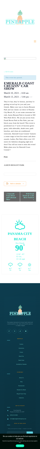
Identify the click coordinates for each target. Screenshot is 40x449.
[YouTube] (26, 331)
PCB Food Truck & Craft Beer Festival (28, 196)
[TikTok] (20, 331)
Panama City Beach (21, 389)
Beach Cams (21, 360)
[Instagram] (15, 331)
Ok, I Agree (20, 445)
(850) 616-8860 (14, 415)
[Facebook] (9, 331)
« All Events (8, 72)
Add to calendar (15, 183)
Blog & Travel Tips (21, 393)
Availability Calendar (21, 364)
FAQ (21, 381)
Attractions (21, 348)
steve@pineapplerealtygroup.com (18, 418)
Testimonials (21, 385)
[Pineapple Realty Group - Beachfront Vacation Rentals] (20, 22)
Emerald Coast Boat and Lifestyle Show (11, 196)
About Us (21, 377)
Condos (21, 344)
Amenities (21, 397)
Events (21, 352)
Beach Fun (21, 356)
